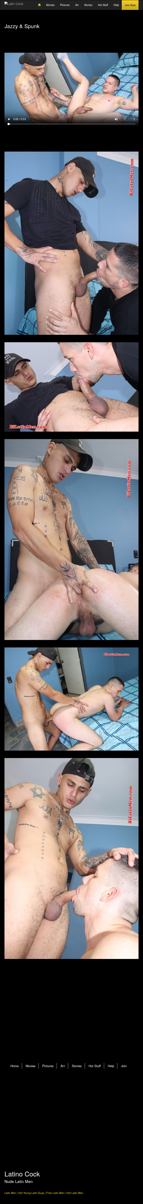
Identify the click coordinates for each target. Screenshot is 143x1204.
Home (14, 1066)
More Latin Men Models (71, 1019)
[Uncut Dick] (71, 699)
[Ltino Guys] (71, 243)
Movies (50, 5)
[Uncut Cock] (71, 539)
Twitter (67, 1090)
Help (116, 5)
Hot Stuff (103, 5)
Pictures (65, 5)
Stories (88, 5)
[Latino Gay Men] (71, 387)
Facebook (74, 1090)
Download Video (71, 137)
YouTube (89, 1090)
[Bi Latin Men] (71, 858)
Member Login (20, 46)
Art (77, 5)
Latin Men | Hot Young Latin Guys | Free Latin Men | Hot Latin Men (43, 1193)
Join (124, 1066)
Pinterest (82, 1090)
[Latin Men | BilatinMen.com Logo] (14, 4)
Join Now (130, 5)
